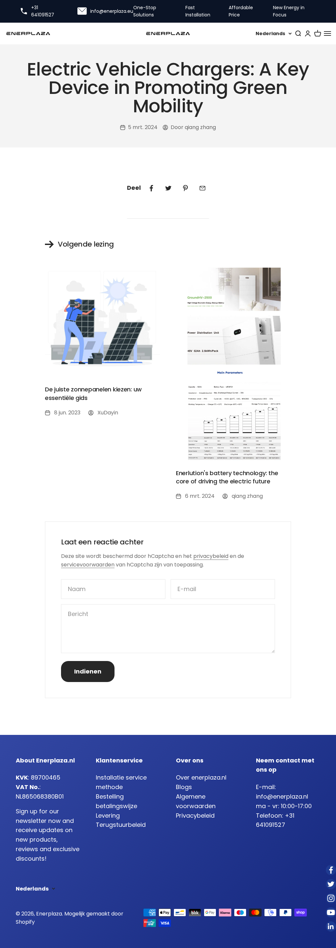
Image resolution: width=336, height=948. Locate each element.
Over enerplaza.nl (201, 777)
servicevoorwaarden (88, 564)
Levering (108, 815)
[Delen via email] (202, 188)
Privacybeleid (195, 815)
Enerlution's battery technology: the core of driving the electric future (227, 477)
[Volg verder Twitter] (330, 884)
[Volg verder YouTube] (330, 912)
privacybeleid (210, 556)
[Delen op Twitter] (168, 188)
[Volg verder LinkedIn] (330, 926)
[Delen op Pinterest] (185, 188)
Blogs (184, 787)
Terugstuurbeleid (121, 825)
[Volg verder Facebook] (330, 870)
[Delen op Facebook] (151, 188)
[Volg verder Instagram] (330, 898)
